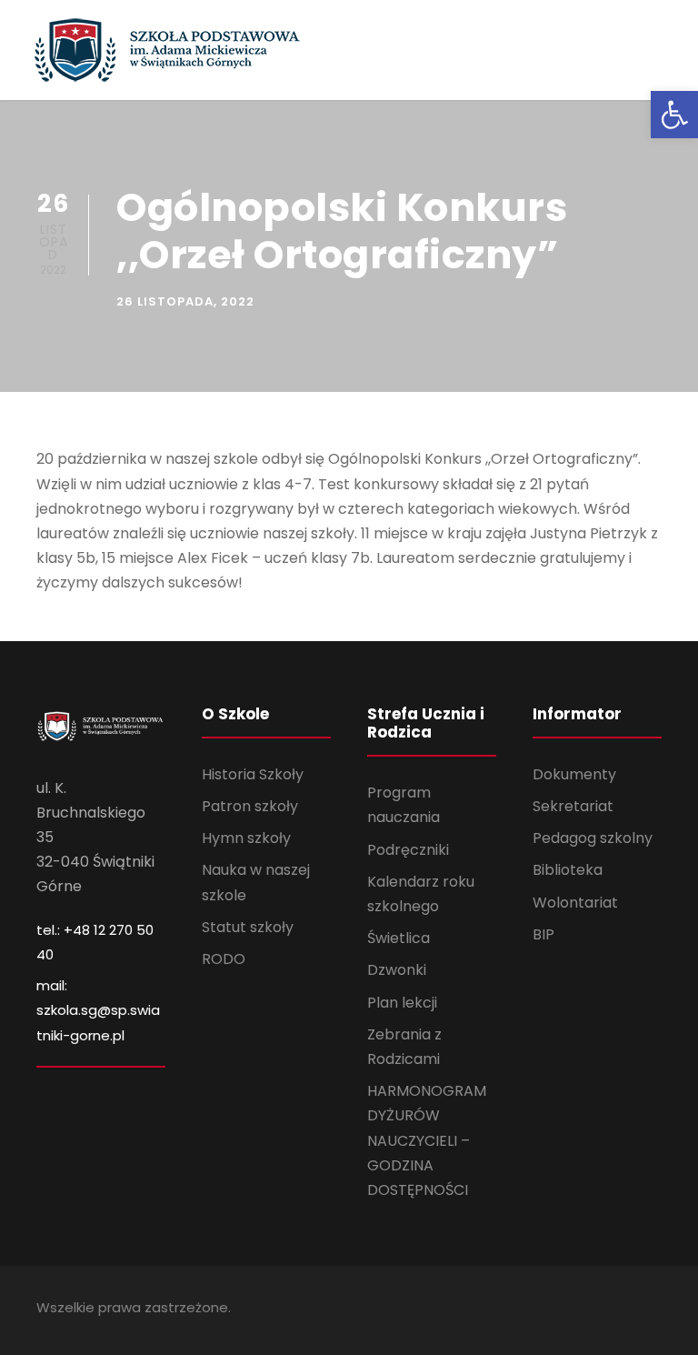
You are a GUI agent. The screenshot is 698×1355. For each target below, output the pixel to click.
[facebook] (655, 1310)
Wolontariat (575, 902)
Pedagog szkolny (593, 838)
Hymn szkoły (246, 838)
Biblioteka (568, 869)
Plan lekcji (402, 1002)
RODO (223, 958)
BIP (543, 934)
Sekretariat (573, 806)
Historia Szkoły (253, 774)
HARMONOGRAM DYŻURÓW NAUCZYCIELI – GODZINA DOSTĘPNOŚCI (426, 1140)
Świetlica (398, 938)
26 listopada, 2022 (185, 301)
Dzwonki (396, 969)
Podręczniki (408, 849)
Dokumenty (574, 774)
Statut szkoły (248, 927)
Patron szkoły (250, 806)
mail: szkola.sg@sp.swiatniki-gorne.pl (98, 1010)
